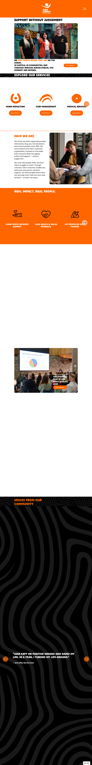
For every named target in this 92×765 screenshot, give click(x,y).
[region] (46, 104)
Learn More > (15, 113)
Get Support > (71, 65)
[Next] (86, 104)
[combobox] (86, 763)
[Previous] (5, 659)
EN (88, 763)
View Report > (60, 387)
